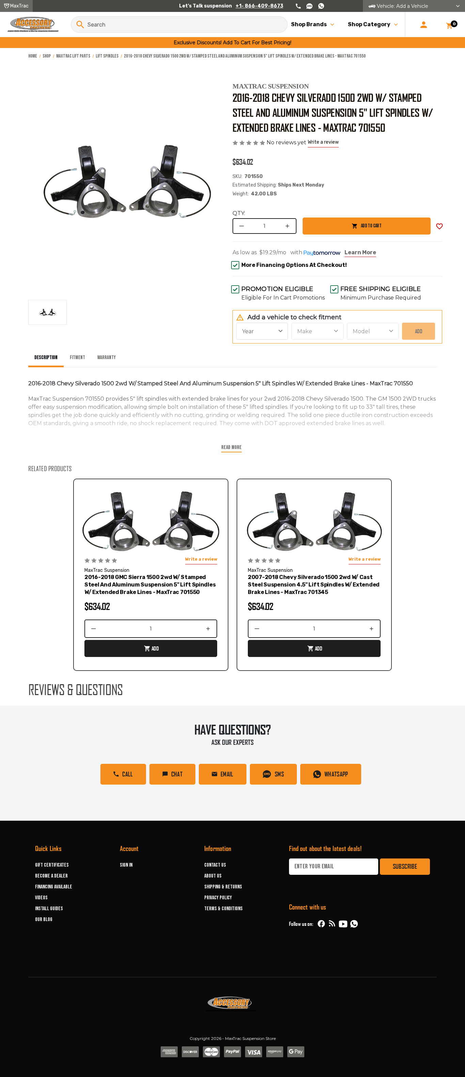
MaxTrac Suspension (271, 86)
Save (439, 226)
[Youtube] (343, 923)
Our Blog (43, 919)
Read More (231, 447)
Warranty (106, 357)
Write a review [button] (323, 142)
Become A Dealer (51, 876)
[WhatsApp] (354, 925)
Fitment (77, 357)
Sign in (126, 865)
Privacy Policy (218, 898)
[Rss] (332, 923)
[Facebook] (321, 923)
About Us (213, 876)
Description (46, 357)
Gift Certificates (52, 865)
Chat (176, 774)
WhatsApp (336, 774)
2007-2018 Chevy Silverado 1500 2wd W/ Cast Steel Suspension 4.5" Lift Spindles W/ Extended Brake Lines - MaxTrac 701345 (314, 584)
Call (127, 774)
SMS (279, 774)
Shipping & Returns (223, 887)
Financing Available (53, 887)
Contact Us (215, 865)
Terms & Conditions (223, 908)
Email (227, 774)
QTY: (239, 213)
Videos (41, 898)
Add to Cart (342, 229)
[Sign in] (423, 24)
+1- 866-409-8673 (259, 6)
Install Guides (49, 908)
